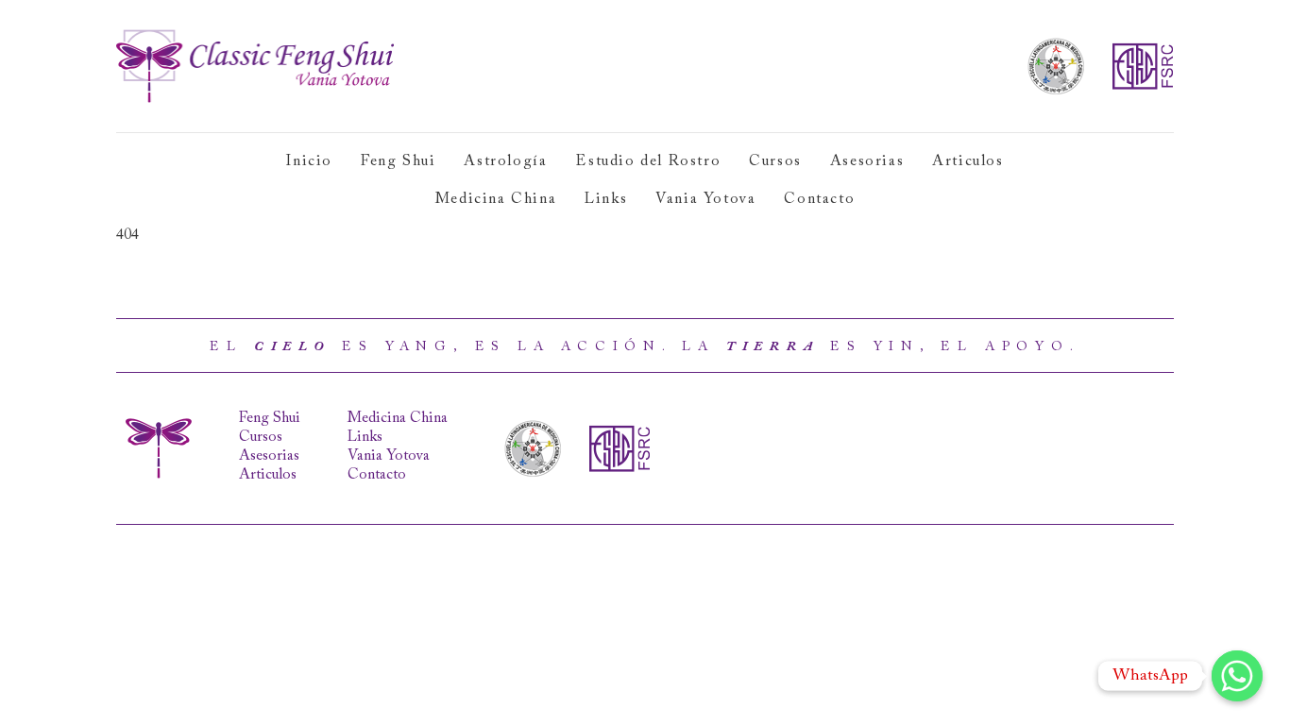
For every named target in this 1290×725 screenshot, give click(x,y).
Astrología (505, 161)
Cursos (775, 161)
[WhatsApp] (1237, 675)
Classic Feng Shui (255, 66)
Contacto (819, 199)
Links (606, 199)
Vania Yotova (705, 199)
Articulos (967, 161)
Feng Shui (398, 161)
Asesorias (867, 161)
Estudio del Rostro (648, 161)
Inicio (309, 161)
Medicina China (495, 199)
